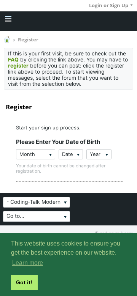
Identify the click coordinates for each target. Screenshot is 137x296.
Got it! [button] (24, 282)
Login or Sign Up (108, 5)
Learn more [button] (27, 263)
